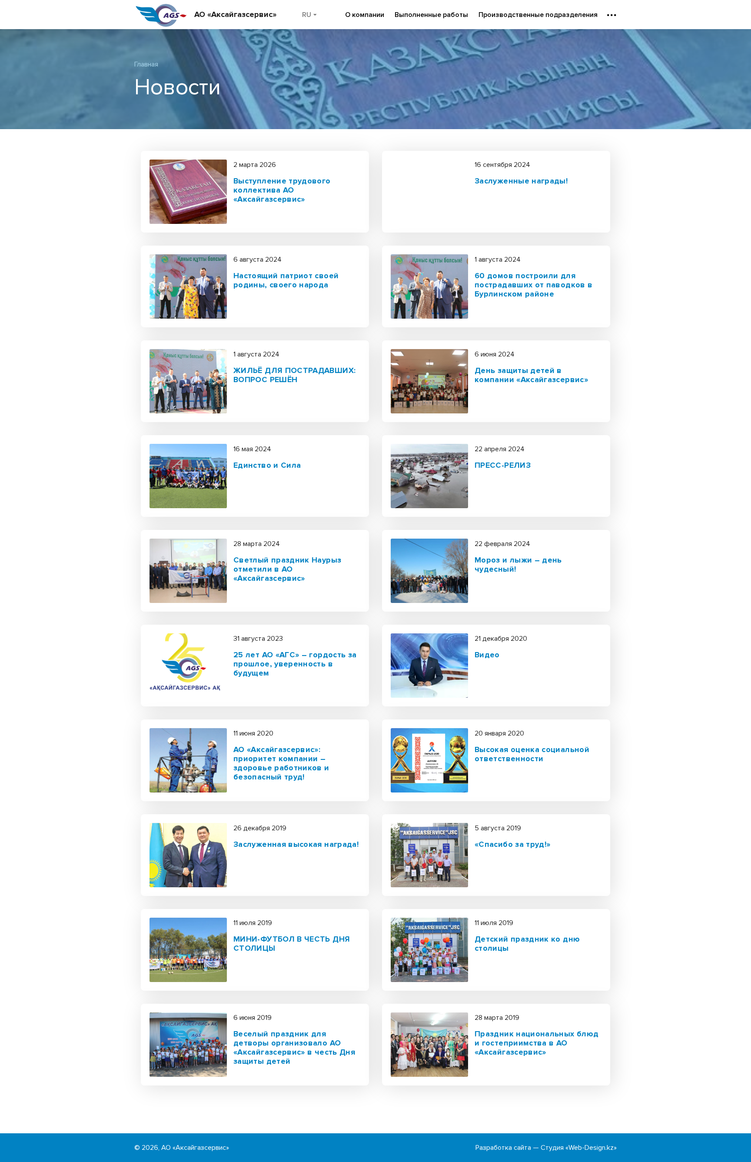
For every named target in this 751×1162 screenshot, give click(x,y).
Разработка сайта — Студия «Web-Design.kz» (546, 1147)
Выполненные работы (431, 14)
